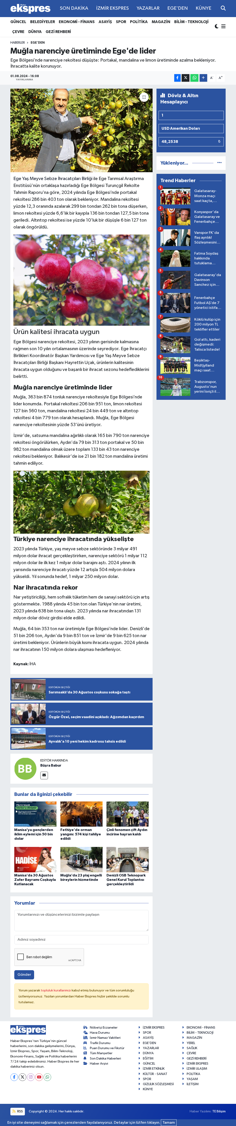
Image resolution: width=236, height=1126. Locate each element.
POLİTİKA (139, 22)
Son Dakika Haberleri (105, 1058)
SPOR (121, 22)
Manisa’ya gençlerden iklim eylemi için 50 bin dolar (33, 834)
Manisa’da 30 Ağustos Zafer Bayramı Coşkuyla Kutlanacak (35, 879)
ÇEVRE (18, 32)
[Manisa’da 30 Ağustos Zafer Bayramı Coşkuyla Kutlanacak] (35, 859)
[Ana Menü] (222, 27)
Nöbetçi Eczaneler (104, 1027)
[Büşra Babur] (25, 769)
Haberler (17, 42)
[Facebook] (14, 1077)
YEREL (191, 1043)
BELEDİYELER (42, 22)
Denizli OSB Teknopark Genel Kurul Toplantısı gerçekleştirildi (126, 879)
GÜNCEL (18, 22)
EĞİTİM (148, 1058)
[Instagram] (31, 1077)
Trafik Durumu (100, 1043)
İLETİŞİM (193, 1084)
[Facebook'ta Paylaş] (177, 78)
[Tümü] (219, 163)
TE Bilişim (219, 1111)
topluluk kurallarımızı (56, 990)
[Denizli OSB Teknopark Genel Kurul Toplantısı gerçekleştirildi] (127, 859)
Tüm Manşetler (101, 1053)
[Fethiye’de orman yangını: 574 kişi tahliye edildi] (81, 814)
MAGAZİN (161, 22)
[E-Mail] (44, 775)
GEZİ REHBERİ (58, 32)
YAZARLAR (148, 8)
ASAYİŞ (105, 22)
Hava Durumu (100, 1032)
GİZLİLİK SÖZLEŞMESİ (158, 1084)
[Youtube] (39, 1077)
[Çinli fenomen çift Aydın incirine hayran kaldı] (127, 814)
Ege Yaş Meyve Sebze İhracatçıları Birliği (52, 178)
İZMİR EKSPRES (112, 8)
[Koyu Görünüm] (217, 27)
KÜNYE (203, 8)
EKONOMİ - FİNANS (77, 22)
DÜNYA (35, 32)
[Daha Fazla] (203, 78)
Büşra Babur (50, 765)
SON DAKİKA (74, 8)
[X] (22, 1077)
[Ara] (223, 8)
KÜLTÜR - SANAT (155, 1074)
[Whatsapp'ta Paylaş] (194, 78)
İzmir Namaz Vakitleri (105, 1037)
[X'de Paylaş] (185, 78)
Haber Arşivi (99, 1063)
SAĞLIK (192, 1048)
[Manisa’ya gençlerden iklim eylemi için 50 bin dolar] (35, 814)
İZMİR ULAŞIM (197, 1068)
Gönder (24, 975)
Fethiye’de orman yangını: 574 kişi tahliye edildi (80, 834)
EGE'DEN (177, 8)
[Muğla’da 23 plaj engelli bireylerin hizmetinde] (81, 859)
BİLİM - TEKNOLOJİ (191, 22)
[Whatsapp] (47, 1077)
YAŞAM (192, 1079)
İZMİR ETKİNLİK (154, 1068)
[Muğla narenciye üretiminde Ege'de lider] (81, 130)
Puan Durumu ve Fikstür (107, 1048)
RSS (20, 1111)
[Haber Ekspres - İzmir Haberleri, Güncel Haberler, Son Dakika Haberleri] (30, 8)
